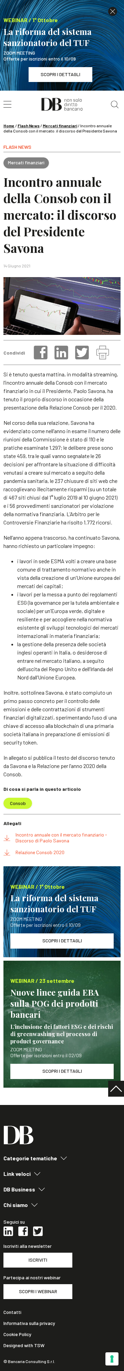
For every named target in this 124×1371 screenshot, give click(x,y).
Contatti (12, 1312)
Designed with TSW (23, 1345)
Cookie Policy (17, 1334)
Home (8, 125)
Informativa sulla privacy (29, 1323)
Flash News (29, 125)
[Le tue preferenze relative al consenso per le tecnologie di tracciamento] (111, 1358)
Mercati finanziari (60, 125)
